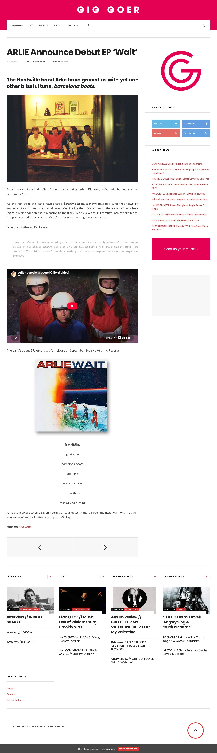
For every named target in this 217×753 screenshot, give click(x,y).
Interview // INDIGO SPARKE (24, 620)
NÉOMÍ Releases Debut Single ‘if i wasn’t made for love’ (180, 199)
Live (30, 25)
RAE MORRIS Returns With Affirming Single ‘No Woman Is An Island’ (184, 639)
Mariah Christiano (29, 609)
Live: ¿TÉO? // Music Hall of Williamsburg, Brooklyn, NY (78, 622)
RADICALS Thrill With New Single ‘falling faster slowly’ (179, 214)
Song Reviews (60, 62)
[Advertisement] (181, 295)
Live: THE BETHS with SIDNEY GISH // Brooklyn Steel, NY (80, 639)
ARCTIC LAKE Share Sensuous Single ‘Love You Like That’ (180, 178)
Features (17, 25)
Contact (73, 25)
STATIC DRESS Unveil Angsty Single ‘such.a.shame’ (177, 163)
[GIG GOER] (108, 9)
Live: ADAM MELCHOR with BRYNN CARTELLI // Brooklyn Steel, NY (78, 652)
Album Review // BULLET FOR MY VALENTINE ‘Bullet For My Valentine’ (130, 625)
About (58, 25)
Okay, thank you (128, 749)
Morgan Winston (81, 609)
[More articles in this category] (51, 577)
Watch (28, 526)
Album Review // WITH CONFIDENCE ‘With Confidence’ (132, 660)
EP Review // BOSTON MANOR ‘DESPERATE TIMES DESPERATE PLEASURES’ (128, 646)
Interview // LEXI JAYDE (20, 642)
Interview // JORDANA (20, 632)
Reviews (43, 25)
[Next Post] (105, 547)
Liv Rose (181, 609)
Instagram (190, 133)
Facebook (189, 124)
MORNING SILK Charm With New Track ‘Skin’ (175, 220)
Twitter (158, 124)
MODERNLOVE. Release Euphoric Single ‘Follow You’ (178, 193)
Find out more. (108, 748)
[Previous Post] (39, 547)
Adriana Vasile (131, 609)
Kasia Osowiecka (36, 62)
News (21, 526)
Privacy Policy (14, 699)
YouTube (158, 133)
